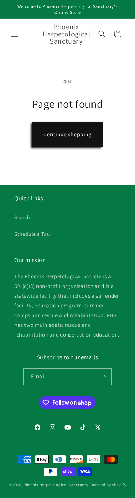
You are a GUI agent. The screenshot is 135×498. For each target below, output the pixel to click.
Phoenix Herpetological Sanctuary (55, 484)
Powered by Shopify (107, 484)
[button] (14, 34)
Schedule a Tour (33, 234)
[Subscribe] (103, 376)
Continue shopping (67, 134)
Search (22, 217)
